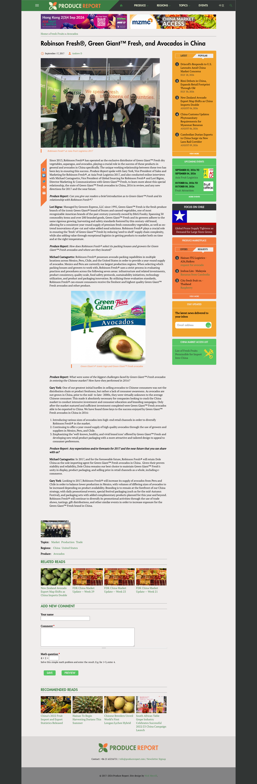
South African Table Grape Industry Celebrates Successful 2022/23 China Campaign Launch (151, 723)
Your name (47, 614)
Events (203, 5)
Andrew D (77, 53)
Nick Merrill (151, 775)
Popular (202, 56)
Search (231, 5)
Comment (47, 626)
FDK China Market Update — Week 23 (115, 589)
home (121, 5)
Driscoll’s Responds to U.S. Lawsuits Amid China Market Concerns (196, 67)
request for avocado (192, 265)
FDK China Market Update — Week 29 (84, 589)
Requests (203, 249)
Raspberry (186, 287)
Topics (183, 5)
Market (55, 542)
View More (194, 296)
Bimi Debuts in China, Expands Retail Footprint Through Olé (195, 84)
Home (44, 33)
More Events (194, 197)
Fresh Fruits (57, 33)
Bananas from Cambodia (195, 274)
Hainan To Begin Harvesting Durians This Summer (87, 719)
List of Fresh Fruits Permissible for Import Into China (188, 354)
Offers (184, 249)
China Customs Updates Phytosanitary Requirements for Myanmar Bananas (195, 119)
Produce (140, 5)
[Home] (75, 6)
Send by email (44, 193)
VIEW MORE (194, 154)
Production (68, 542)
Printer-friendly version (44, 187)
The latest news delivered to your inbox (191, 314)
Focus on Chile (194, 207)
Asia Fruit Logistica (186, 177)
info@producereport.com (132, 758)
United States (70, 548)
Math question (50, 654)
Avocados (72, 33)
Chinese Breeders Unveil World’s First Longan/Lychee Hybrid (118, 719)
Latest (184, 56)
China (56, 548)
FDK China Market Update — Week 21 (147, 589)
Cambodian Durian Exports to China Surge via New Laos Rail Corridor (197, 138)
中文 (221, 5)
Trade (79, 542)
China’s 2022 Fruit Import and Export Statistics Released (52, 719)
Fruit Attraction (184, 190)
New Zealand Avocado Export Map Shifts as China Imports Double (54, 591)
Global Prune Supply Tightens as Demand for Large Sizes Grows (194, 230)
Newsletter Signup (156, 758)
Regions (162, 5)
